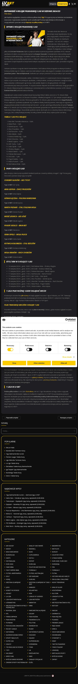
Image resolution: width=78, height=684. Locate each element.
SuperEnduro (34, 641)
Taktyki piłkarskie (58, 644)
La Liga (8, 596)
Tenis (31, 647)
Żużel (31, 662)
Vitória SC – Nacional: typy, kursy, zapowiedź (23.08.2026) (24, 514)
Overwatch (56, 614)
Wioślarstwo (34, 653)
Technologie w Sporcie (14, 647)
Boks (31, 552)
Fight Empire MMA (12, 570)
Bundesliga (10, 555)
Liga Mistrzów (34, 599)
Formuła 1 (33, 570)
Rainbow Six (33, 626)
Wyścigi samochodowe (14, 659)
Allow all (64, 363)
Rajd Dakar (56, 626)
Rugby (31, 629)
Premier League (57, 623)
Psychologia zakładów (14, 626)
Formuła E (56, 570)
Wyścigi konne (57, 656)
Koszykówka (56, 590)
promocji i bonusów (50, 380)
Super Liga (10, 641)
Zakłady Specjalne (35, 659)
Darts (8, 558)
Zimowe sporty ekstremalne (16, 662)
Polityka (32, 623)
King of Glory (57, 587)
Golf (8, 576)
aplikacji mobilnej (37, 377)
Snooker (32, 635)
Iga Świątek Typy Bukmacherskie (16, 469)
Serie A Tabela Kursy (12, 476)
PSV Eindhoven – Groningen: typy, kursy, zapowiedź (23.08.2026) (26, 523)
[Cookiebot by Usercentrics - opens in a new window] (67, 319)
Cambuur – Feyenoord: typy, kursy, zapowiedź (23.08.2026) (24, 517)
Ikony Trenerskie (58, 582)
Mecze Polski (10, 448)
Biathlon (55, 549)
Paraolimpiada (11, 617)
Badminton (56, 546)
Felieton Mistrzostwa (37, 567)
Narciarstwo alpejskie (37, 610)
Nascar (54, 610)
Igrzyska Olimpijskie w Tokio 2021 (39, 583)
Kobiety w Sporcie (12, 590)
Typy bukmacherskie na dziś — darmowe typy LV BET (23, 495)
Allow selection (39, 363)
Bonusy (55, 552)
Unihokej (55, 650)
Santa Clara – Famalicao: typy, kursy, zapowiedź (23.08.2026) (25, 498)
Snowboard (56, 635)
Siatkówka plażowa (36, 632)
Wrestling (10, 656)
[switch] (29, 349)
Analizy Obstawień (36, 546)
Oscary (31, 614)
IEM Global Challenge (60, 579)
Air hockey (10, 546)
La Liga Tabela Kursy (12, 463)
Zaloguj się (53, 4)
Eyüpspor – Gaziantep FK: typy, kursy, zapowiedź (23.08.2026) (25, 504)
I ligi (42, 17)
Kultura (55, 593)
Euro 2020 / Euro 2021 (59, 561)
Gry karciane (33, 576)
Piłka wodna (10, 620)
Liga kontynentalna (13, 599)
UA (30, 650)
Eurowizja (55, 564)
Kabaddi (32, 587)
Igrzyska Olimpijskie (13, 582)
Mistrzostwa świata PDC (61, 603)
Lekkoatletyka (57, 596)
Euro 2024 (9, 564)
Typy (7, 650)
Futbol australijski (36, 573)
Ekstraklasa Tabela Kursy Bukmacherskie (19, 466)
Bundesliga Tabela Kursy (13, 473)
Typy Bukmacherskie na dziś (15, 454)
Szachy (8, 644)
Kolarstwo (33, 590)
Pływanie (9, 623)
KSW (30, 593)
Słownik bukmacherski (14, 635)
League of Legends (36, 596)
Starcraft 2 (56, 638)
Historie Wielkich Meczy (60, 576)
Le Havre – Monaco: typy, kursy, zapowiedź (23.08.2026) (23, 507)
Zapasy (54, 659)
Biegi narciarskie (12, 552)
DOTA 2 (31, 558)
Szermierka (33, 644)
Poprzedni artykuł (11, 418)
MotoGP (55, 606)
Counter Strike (57, 555)
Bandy (8, 549)
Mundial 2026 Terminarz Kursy (15, 451)
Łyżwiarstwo (11, 603)
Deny (14, 363)
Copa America (34, 555)
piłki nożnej (24, 295)
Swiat (54, 641)
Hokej (8, 579)
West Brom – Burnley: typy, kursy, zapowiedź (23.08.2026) (24, 526)
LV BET (6, 5)
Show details (67, 357)
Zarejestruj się (62, 4)
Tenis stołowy (57, 647)
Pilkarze (55, 620)
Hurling (32, 579)
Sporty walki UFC (12, 638)
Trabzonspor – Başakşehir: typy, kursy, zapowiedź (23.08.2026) (25, 501)
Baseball (32, 549)
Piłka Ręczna (56, 617)
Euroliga (32, 564)
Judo (7, 587)
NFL (7, 614)
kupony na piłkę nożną (34, 22)
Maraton (32, 603)
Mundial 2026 (11, 610)
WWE (30, 656)
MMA (30, 606)
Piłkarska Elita (34, 620)
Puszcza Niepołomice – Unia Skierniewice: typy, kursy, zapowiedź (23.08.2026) (30, 511)
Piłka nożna (8, 14)
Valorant (9, 653)
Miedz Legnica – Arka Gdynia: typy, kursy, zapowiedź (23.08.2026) (26, 520)
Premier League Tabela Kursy (15, 457)
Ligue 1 (54, 599)
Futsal (54, 573)
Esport (31, 561)
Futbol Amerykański (13, 573)
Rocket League (11, 629)
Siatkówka (10, 632)
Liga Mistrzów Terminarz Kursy (15, 460)
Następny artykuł (67, 418)
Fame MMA (9, 567)
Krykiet (8, 593)
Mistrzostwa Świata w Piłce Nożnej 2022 (16, 606)
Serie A (54, 629)
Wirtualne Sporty (58, 653)
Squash (31, 638)
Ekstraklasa (29, 391)
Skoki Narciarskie (58, 632)
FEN (53, 567)
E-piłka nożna (57, 558)
